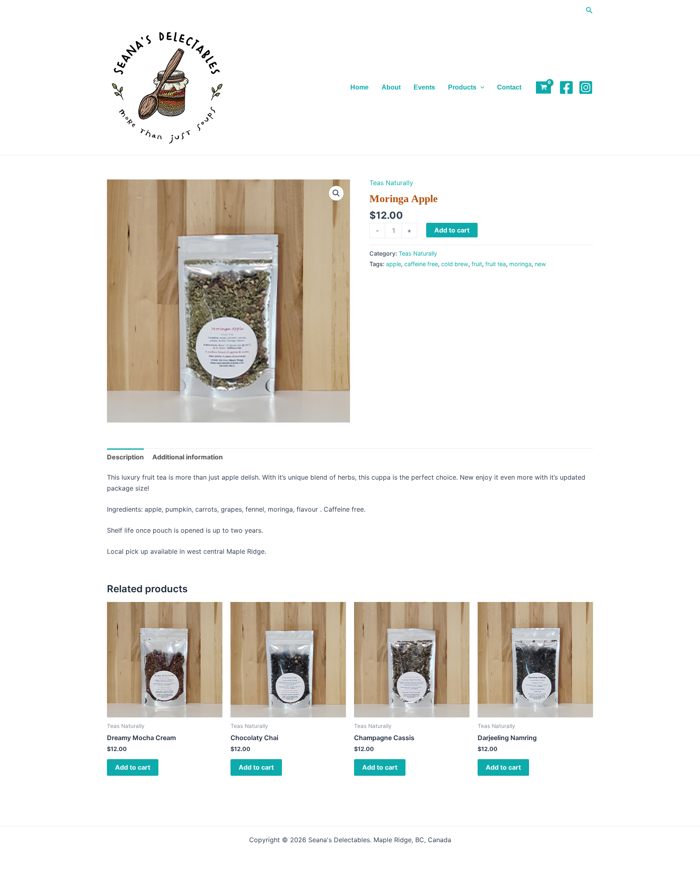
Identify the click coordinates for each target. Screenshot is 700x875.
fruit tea (495, 263)
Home (359, 87)
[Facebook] (566, 87)
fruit (477, 263)
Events (424, 87)
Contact (509, 87)
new (540, 263)
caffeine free (421, 263)
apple (393, 263)
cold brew (454, 263)
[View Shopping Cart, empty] (543, 87)
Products (462, 87)
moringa (520, 263)
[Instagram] (585, 87)
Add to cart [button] (132, 767)
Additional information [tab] (187, 457)
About (391, 87)
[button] (589, 10)
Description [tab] (125, 457)
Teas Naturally (391, 183)
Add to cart (452, 230)
